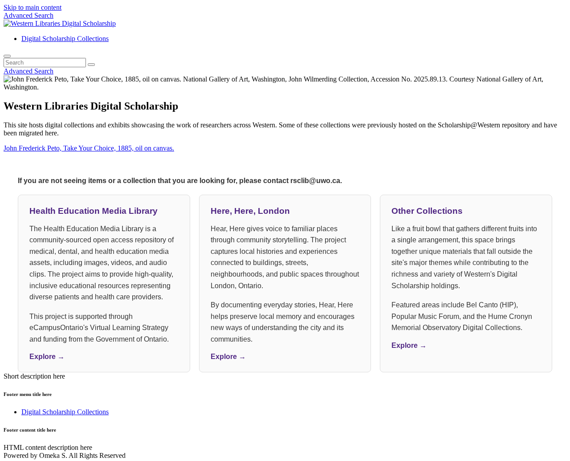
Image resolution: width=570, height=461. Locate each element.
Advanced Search (28, 15)
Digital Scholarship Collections (65, 38)
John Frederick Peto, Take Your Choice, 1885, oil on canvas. (89, 148)
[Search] (7, 56)
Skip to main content (32, 7)
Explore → (47, 356)
